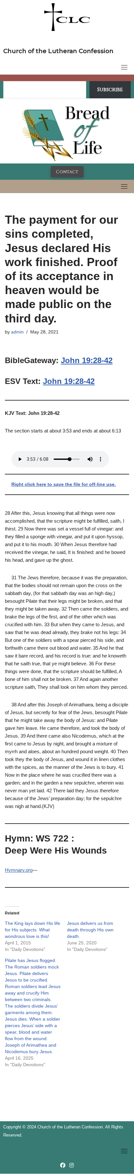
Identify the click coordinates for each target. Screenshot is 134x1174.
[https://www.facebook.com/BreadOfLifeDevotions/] (62, 1165)
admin (17, 332)
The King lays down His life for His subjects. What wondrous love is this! (32, 930)
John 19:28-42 (87, 360)
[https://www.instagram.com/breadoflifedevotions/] (71, 1165)
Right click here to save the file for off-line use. (63, 484)
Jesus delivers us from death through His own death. (90, 930)
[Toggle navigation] (124, 67)
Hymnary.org (19, 870)
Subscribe (110, 89)
